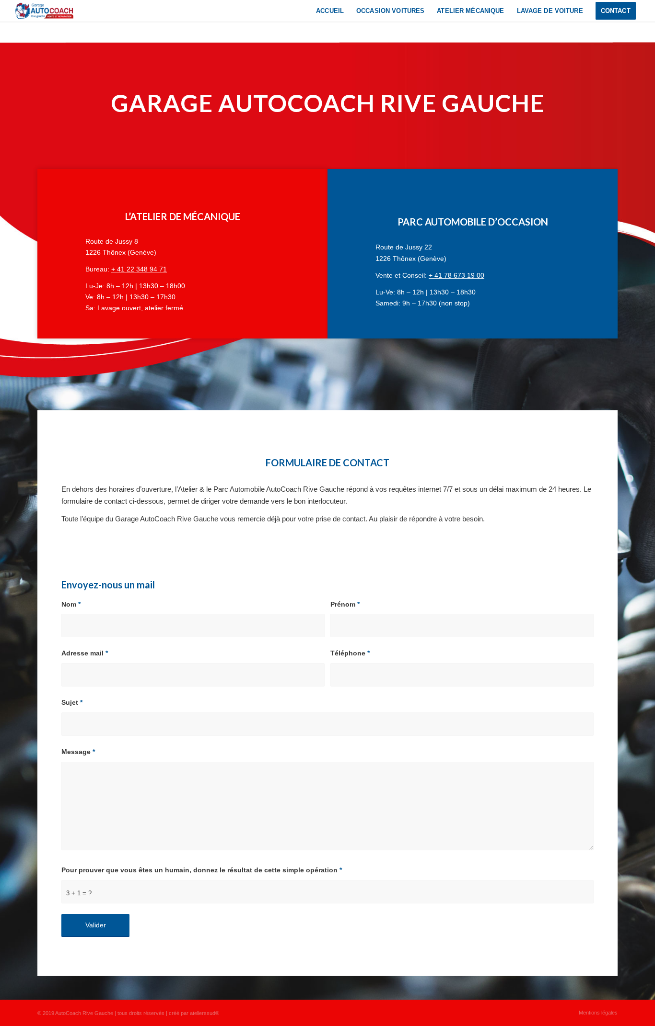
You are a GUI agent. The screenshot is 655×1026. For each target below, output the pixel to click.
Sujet (71, 702)
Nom (71, 604)
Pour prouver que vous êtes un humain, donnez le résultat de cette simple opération (201, 870)
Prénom (345, 604)
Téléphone (350, 653)
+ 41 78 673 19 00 (456, 275)
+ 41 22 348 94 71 (139, 269)
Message (78, 751)
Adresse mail (84, 653)
